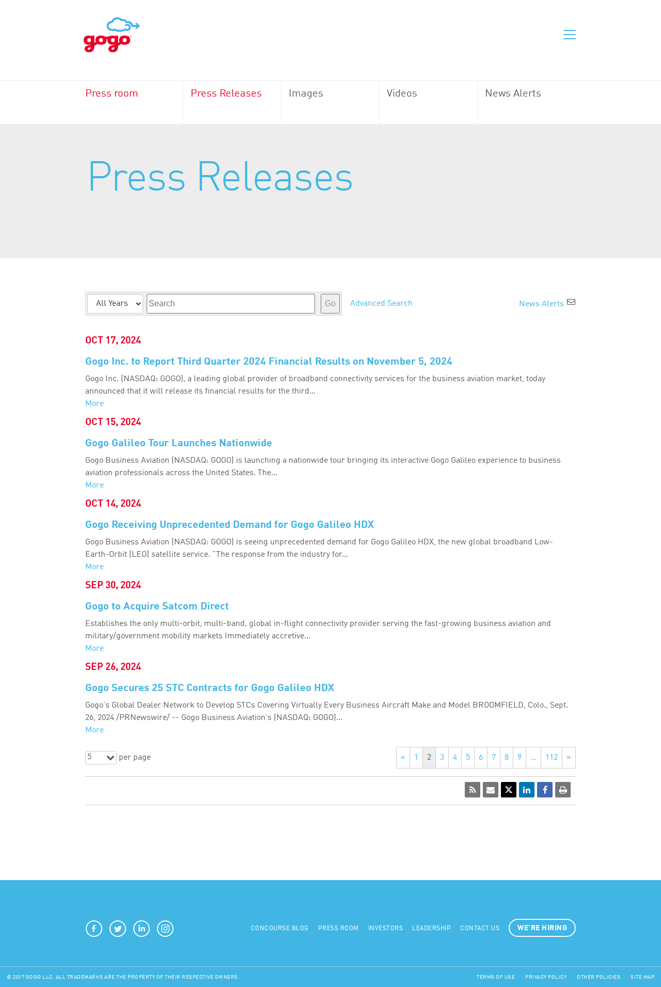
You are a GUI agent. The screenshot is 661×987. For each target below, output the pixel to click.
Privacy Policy (545, 977)
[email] (490, 789)
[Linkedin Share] (526, 789)
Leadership (431, 929)
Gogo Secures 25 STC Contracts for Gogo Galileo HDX (209, 688)
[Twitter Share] (508, 789)
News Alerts (513, 94)
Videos (402, 94)
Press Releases (226, 94)
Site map (642, 977)
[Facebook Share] (545, 789)
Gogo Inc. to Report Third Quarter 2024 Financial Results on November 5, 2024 (268, 362)
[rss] (472, 789)
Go (330, 303)
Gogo (112, 35)
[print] (563, 789)
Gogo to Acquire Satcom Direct (157, 607)
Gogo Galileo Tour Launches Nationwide (178, 443)
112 (551, 758)
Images (306, 94)
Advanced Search (381, 304)
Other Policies (598, 977)
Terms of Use (496, 977)
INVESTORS (385, 929)
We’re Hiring (542, 928)
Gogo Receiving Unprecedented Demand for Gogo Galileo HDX (229, 525)
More (94, 404)
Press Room (338, 929)
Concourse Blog (280, 929)
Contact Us (479, 929)
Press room (111, 94)
